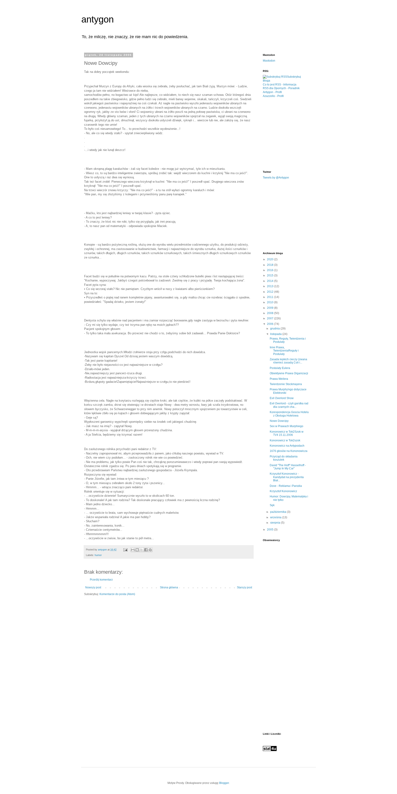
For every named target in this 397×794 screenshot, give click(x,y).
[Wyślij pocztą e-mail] (132, 549)
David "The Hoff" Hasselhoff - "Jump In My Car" (288, 467)
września (276, 517)
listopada (276, 334)
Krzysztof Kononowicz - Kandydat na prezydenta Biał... (287, 477)
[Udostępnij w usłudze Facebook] (146, 549)
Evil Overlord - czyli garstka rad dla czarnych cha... (289, 405)
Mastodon (269, 60)
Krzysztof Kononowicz (283, 491)
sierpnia (275, 522)
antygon (97, 19)
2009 (270, 307)
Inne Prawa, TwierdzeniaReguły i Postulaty (284, 351)
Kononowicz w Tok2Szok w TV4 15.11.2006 (286, 433)
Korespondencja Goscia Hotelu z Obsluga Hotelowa (289, 414)
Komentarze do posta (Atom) (117, 594)
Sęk (272, 505)
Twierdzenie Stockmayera (286, 384)
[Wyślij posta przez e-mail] (125, 549)
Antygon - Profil (272, 92)
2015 (270, 275)
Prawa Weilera (279, 378)
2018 (270, 265)
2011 (270, 297)
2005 (270, 529)
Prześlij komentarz (101, 579)
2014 (270, 281)
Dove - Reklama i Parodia (286, 486)
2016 (270, 270)
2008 (270, 313)
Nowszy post (93, 587)
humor (98, 555)
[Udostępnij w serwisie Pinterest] (150, 549)
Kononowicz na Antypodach (287, 445)
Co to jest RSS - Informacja (279, 84)
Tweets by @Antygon (276, 177)
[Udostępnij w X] (141, 549)
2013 (270, 286)
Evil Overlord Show (282, 398)
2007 (270, 318)
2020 (270, 259)
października (278, 511)
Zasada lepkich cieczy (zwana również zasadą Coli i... (288, 361)
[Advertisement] (297, 133)
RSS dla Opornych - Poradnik (281, 88)
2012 (270, 291)
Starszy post (244, 587)
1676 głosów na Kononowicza (288, 451)
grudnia (275, 328)
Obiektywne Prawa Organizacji (289, 373)
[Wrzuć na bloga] (137, 549)
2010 (270, 302)
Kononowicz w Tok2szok (285, 440)
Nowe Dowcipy (279, 421)
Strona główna (169, 587)
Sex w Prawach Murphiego (286, 426)
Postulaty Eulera (280, 368)
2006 (270, 324)
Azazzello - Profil (273, 96)
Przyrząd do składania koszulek (284, 458)
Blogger (224, 783)
